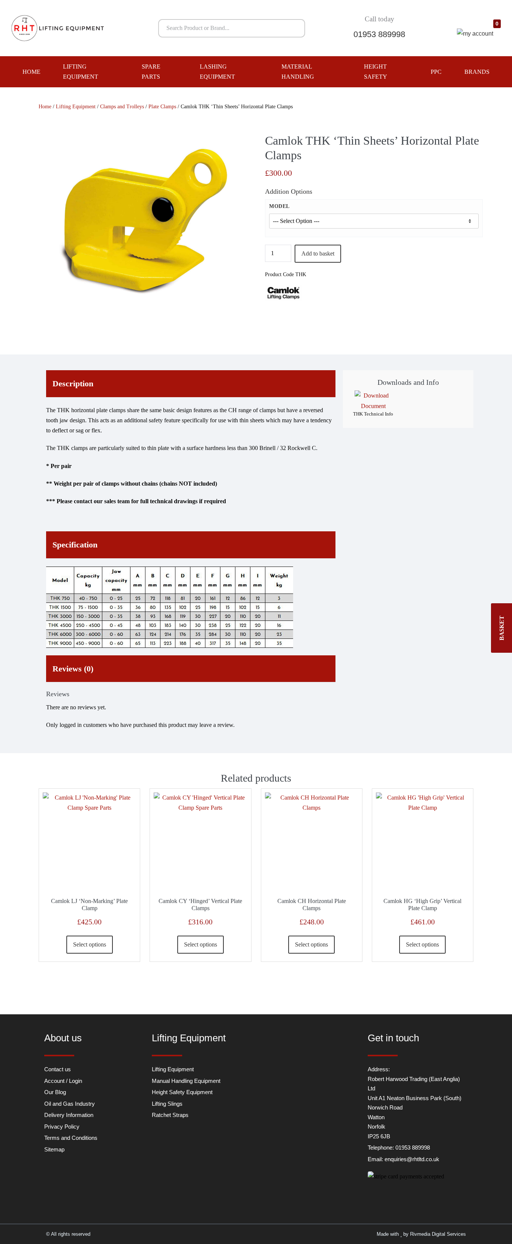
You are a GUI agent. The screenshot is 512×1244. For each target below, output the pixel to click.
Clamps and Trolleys (122, 106)
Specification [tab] (74, 544)
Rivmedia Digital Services (438, 1234)
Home (31, 72)
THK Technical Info (373, 414)
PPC (436, 72)
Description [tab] (72, 383)
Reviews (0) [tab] (72, 668)
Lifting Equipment (80, 71)
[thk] (138, 227)
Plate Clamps (162, 106)
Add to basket (317, 253)
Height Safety (375, 71)
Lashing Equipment (217, 71)
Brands (477, 72)
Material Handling (297, 71)
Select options (89, 944)
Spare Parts (151, 71)
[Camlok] (283, 293)
